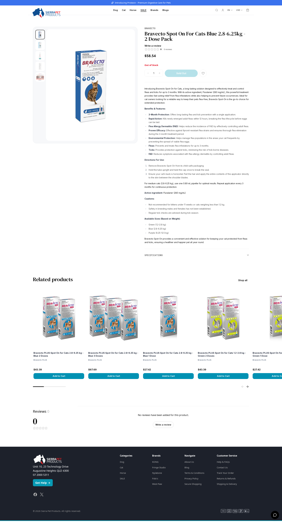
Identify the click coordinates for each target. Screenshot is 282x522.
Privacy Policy (191, 478)
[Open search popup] (216, 10)
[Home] (46, 10)
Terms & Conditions (194, 472)
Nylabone (157, 472)
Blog (186, 467)
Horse (133, 10)
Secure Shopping (193, 483)
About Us (189, 461)
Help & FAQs (223, 461)
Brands (154, 10)
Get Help (42, 482)
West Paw (157, 483)
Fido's (155, 478)
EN (229, 10)
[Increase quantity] (159, 73)
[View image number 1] (40, 34)
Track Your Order (225, 472)
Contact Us (222, 467)
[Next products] (247, 386)
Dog (115, 10)
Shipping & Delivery (227, 483)
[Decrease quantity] (148, 73)
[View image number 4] (40, 66)
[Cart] (247, 10)
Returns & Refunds (226, 478)
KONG (155, 461)
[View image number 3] (40, 55)
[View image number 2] (40, 45)
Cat (124, 10)
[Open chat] (275, 515)
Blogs (165, 10)
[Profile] (222, 10)
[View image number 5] (40, 77)
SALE (143, 10)
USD (238, 10)
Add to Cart (59, 376)
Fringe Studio (159, 467)
